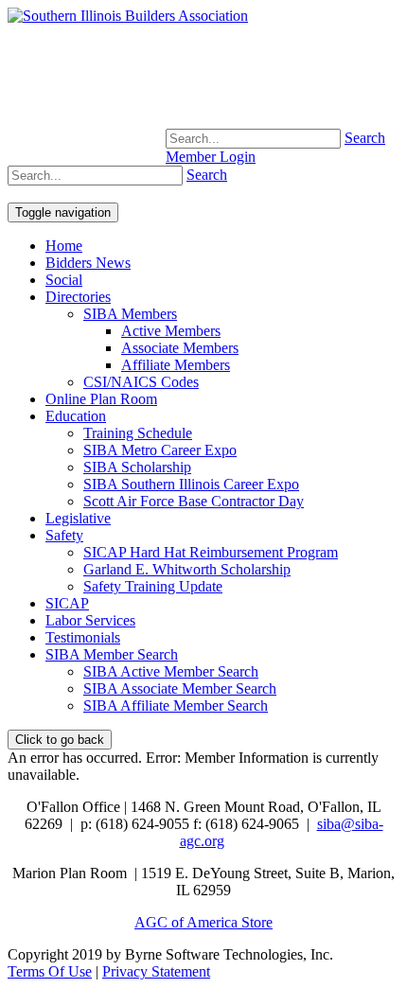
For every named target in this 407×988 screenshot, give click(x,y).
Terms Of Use (50, 971)
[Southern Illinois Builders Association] (128, 16)
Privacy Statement (156, 971)
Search (365, 138)
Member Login (211, 157)
